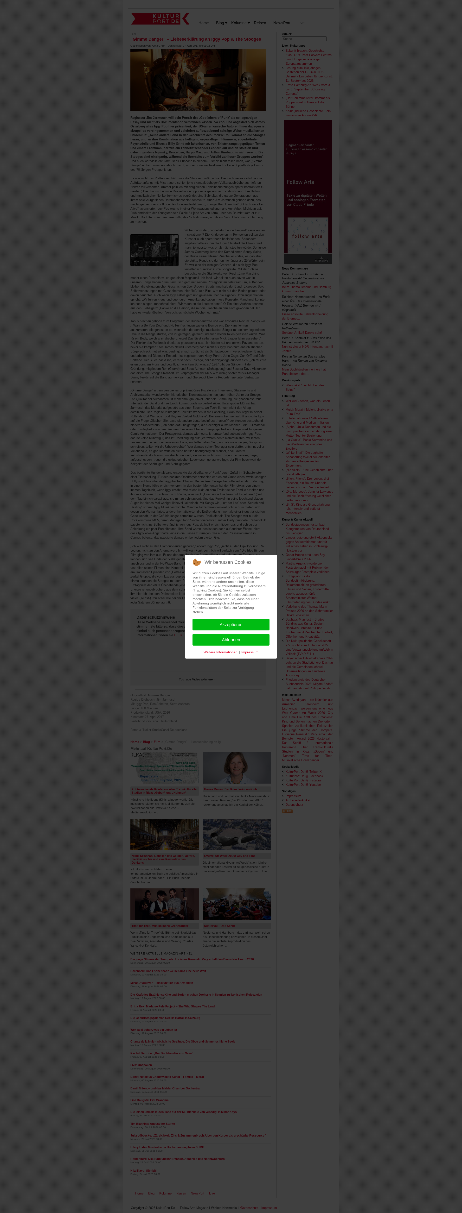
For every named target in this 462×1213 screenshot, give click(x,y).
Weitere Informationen (220, 652)
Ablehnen (231, 639)
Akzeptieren (231, 624)
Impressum (249, 652)
